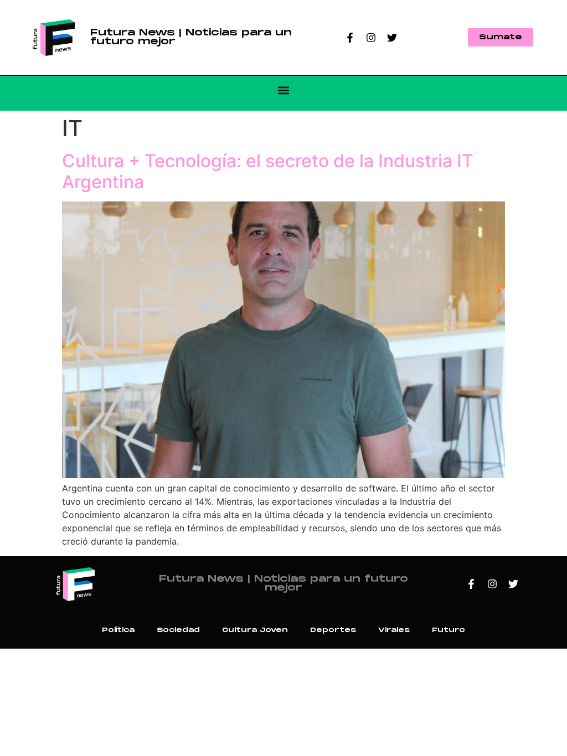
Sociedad (178, 630)
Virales (394, 630)
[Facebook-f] (350, 38)
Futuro (448, 630)
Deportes (333, 630)
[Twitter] (392, 38)
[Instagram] (371, 38)
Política (118, 630)
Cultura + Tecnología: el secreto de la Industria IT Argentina (267, 171)
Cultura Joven (255, 630)
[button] (284, 90)
